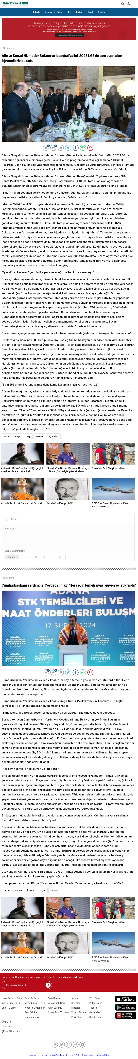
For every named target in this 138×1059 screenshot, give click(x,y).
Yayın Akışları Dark (35, 1002)
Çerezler (69, 1055)
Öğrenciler (53, 436)
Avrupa (48, 12)
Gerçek (18, 890)
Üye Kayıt (7, 1026)
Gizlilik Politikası (56, 1055)
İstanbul (39, 436)
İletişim (44, 1055)
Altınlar (75, 998)
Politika (101, 12)
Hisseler (75, 1007)
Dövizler (75, 1002)
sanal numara (32, 1016)
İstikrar (30, 890)
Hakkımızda (33, 1055)
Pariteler (76, 1016)
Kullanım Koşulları (90, 1055)
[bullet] (50, 557)
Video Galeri (95, 1002)
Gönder (12, 556)
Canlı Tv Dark (32, 998)
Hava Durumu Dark (12, 998)
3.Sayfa (36, 12)
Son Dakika (31, 1012)
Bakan (7, 436)
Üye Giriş (6, 1021)
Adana (7, 890)
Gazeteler (94, 1012)
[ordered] (45, 557)
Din (69, 12)
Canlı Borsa (53, 998)
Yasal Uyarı (105, 1055)
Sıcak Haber (96, 1016)
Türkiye (54, 890)
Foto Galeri (95, 998)
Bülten (60, 12)
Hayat (90, 12)
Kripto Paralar (79, 1012)
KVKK (77, 1055)
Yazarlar (94, 1007)
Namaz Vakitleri (56, 1002)
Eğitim (79, 12)
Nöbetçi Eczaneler (35, 1007)
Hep (28, 436)
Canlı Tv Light (9, 1007)
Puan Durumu (54, 1007)
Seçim (42, 890)
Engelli (18, 436)
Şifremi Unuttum (11, 1031)
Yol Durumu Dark (11, 1002)
